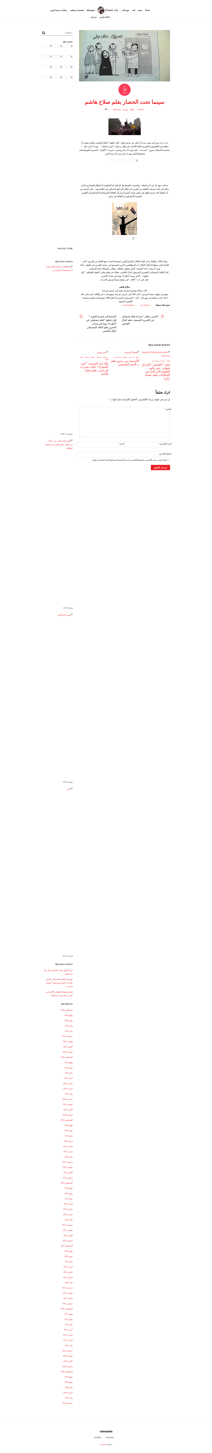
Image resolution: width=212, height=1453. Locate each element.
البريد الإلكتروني (164, 444)
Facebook (110, 1437)
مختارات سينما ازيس (120, 357)
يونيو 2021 (68, 1319)
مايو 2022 (69, 1262)
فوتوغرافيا (91, 10)
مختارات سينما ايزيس (58, 10)
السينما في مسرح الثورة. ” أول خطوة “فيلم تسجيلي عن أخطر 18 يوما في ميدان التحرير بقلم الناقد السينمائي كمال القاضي (101, 323)
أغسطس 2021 (67, 1309)
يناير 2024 (69, 1157)
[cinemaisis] (108, 10)
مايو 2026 (69, 1026)
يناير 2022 (69, 1282)
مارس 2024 (68, 1146)
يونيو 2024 (68, 1130)
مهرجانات (125, 10)
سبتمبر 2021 (68, 1303)
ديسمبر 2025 (67, 1036)
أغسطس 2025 (67, 1057)
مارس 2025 (68, 1083)
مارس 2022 (68, 1272)
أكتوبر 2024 (68, 1110)
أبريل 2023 (68, 1204)
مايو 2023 (69, 1199)
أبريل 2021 (68, 1330)
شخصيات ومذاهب (77, 10)
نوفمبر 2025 (68, 1041)
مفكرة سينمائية (90, 357)
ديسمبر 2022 (67, 1225)
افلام (132, 109)
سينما (140, 10)
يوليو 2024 (68, 1125)
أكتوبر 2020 (68, 1361)
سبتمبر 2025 (68, 1052)
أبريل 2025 (68, 1078)
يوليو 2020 (68, 1377)
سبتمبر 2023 (68, 1178)
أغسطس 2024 (67, 1120)
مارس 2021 (68, 1335)
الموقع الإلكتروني (165, 454)
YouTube (98, 1437)
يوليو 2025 (68, 1062)
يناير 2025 (69, 1094)
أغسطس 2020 (67, 1371)
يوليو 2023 (68, 1188)
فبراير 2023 (68, 1214)
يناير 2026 (69, 1031)
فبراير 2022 (68, 1277)
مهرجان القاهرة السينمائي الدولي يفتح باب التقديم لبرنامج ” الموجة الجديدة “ (59, 983)
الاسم (121, 444)
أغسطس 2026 (67, 1010)
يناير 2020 (69, 1398)
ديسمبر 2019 (67, 1403)
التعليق (168, 409)
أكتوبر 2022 (68, 1235)
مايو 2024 (69, 1136)
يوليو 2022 (68, 1251)
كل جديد (131, 357)
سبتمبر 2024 (68, 1115)
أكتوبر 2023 (68, 1172)
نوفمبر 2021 (68, 1293)
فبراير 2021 (68, 1340)
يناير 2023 (69, 1220)
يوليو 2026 (68, 1015)
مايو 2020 (69, 1387)
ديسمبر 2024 (67, 1099)
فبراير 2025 (68, 1088)
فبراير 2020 (68, 1392)
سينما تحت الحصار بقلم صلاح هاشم (124, 102)
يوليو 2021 (68, 1314)
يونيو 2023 (68, 1193)
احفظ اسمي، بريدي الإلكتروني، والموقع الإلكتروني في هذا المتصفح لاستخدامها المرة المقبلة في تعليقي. (129, 460)
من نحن (94, 17)
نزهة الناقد (117, 109)
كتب (133, 10)
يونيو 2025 (68, 1068)
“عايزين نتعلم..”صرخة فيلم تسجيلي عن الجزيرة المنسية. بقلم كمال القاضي (140, 320)
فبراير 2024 (68, 1151)
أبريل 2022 (68, 1267)
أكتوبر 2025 (68, 1047)
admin (140, 110)
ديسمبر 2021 (67, 1288)
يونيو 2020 (68, 1382)
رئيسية (125, 109)
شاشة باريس (105, 17)
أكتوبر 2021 (68, 1298)
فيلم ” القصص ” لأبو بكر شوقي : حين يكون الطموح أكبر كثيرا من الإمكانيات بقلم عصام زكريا (156, 371)
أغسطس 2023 (67, 1183)
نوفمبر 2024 (68, 1104)
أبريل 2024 (68, 1141)
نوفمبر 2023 (68, 1167)
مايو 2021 (69, 1324)
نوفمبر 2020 (68, 1356)
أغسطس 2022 (67, 1246)
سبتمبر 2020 (68, 1366)
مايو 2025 (69, 1073)
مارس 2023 (68, 1209)
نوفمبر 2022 (68, 1230)
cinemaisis (103, 1444)
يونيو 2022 (68, 1256)
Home (147, 10)
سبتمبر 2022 (68, 1240)
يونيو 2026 (68, 1020)
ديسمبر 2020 (67, 1351)
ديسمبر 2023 (67, 1162)
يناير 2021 (69, 1345)
